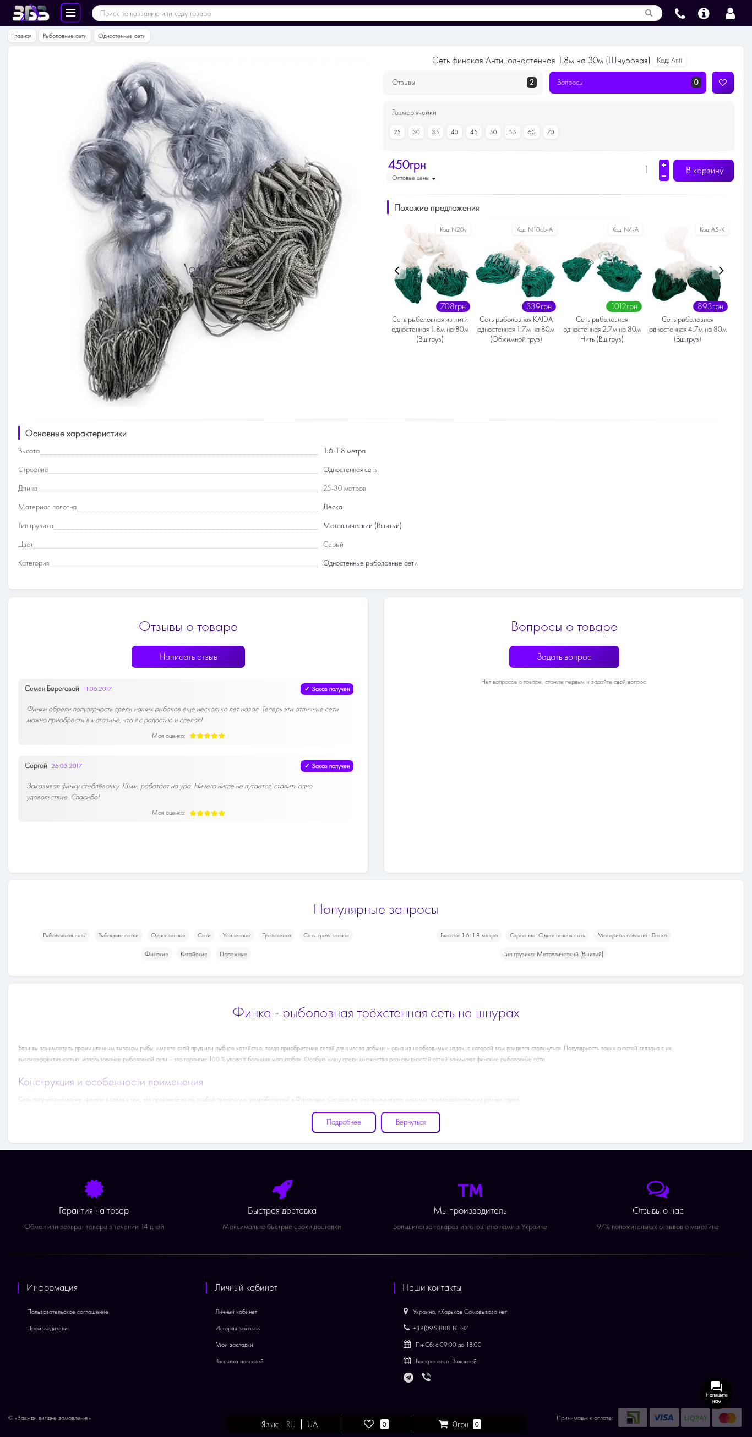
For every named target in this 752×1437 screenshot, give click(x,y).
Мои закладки (234, 1344)
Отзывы (463, 82)
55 (512, 132)
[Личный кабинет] (730, 12)
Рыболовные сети (65, 36)
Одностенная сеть (350, 469)
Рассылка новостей (239, 1361)
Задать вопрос (564, 656)
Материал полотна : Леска (632, 935)
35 (435, 132)
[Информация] (704, 12)
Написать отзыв (188, 656)
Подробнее (343, 1122)
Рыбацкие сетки (118, 935)
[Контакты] (680, 12)
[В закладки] (723, 83)
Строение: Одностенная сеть (547, 935)
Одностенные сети (122, 36)
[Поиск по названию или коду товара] (649, 13)
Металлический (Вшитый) (362, 525)
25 (397, 132)
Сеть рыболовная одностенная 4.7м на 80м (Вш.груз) (688, 329)
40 (455, 132)
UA (312, 1424)
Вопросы (628, 82)
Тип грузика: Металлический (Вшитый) (553, 954)
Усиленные (236, 935)
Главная (22, 36)
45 (474, 132)
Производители (47, 1328)
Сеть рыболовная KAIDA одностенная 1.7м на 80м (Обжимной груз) (515, 329)
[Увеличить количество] (664, 165)
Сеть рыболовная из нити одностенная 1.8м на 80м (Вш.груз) (429, 329)
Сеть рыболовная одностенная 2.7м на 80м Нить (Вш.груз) (602, 329)
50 (493, 132)
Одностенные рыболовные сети (370, 563)
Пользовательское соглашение (67, 1311)
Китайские (194, 954)
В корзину (703, 170)
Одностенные (168, 935)
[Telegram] (409, 1378)
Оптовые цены (411, 178)
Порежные (233, 954)
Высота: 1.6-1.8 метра (469, 935)
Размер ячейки (414, 112)
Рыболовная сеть (64, 935)
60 (532, 132)
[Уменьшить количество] (664, 176)
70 (550, 132)
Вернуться (411, 1122)
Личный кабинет (236, 1311)
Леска (332, 507)
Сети (204, 935)
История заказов (237, 1328)
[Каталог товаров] (71, 12)
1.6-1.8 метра (344, 451)
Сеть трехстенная (326, 935)
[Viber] (427, 1378)
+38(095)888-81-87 (440, 1328)
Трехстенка (277, 935)
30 (416, 132)
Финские (156, 954)
